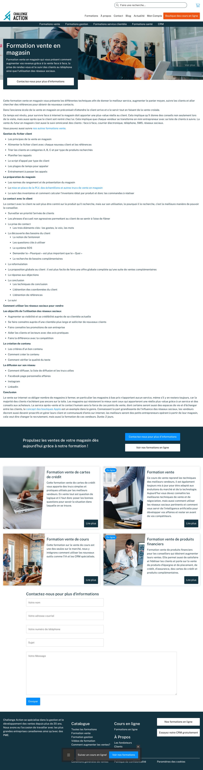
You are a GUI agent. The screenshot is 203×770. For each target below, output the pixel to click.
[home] (16, 15)
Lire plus (91, 523)
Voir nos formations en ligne (152, 447)
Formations (91, 15)
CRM (161, 24)
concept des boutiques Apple (43, 409)
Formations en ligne (126, 729)
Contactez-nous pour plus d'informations (40, 81)
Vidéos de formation (83, 740)
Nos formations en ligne (178, 721)
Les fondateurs (123, 742)
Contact (118, 15)
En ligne (111, 470)
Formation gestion (82, 737)
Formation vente (81, 733)
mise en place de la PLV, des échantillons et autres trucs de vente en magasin (57, 187)
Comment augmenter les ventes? (90, 744)
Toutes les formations (84, 729)
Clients (118, 746)
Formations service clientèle (110, 24)
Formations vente (49, 24)
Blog (128, 15)
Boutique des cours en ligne (181, 15)
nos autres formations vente (49, 128)
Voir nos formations (123, 754)
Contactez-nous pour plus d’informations (153, 436)
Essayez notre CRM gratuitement (178, 732)
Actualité (139, 15)
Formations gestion (76, 24)
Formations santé (142, 24)
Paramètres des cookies (171, 761)
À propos (106, 15)
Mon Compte (154, 15)
